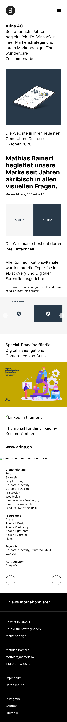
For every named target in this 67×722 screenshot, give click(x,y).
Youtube (12, 706)
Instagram (13, 699)
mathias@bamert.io (20, 657)
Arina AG (11, 565)
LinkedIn (12, 713)
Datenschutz (15, 685)
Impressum (14, 678)
